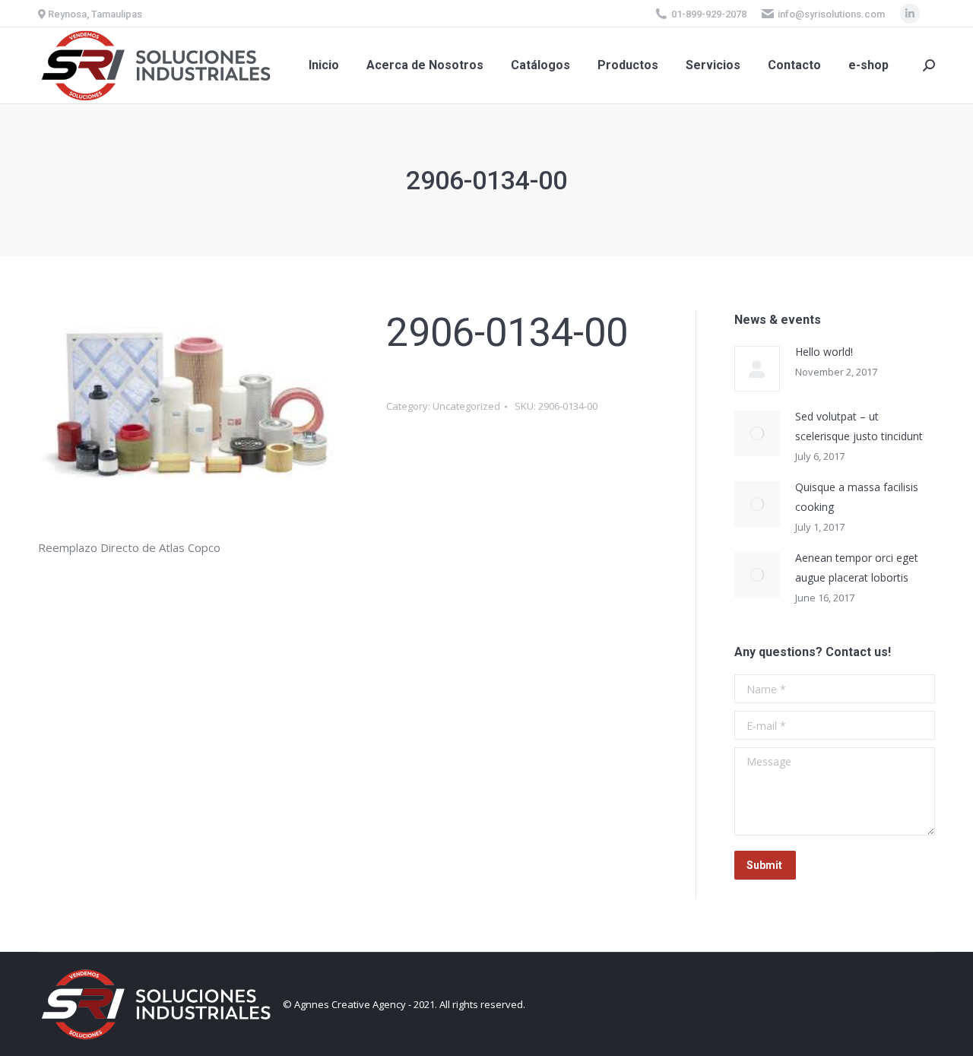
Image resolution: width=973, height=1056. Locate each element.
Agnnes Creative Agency (350, 1004)
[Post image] (757, 369)
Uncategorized (466, 406)
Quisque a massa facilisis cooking (856, 497)
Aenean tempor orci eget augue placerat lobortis (856, 567)
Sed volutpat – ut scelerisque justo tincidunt (859, 426)
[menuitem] (324, 65)
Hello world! (824, 351)
